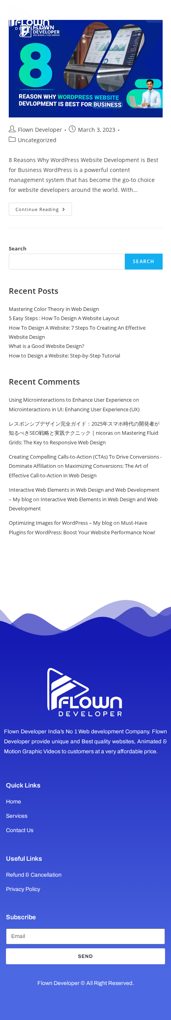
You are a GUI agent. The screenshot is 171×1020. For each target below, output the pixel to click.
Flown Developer (40, 129)
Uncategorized (37, 140)
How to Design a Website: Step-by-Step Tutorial (64, 355)
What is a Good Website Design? (46, 346)
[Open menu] (154, 14)
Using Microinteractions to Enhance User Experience (70, 399)
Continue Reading (44, 207)
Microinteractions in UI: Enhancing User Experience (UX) (74, 409)
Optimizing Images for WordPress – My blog (60, 522)
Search (18, 248)
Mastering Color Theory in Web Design (54, 309)
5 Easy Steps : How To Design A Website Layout (64, 318)
